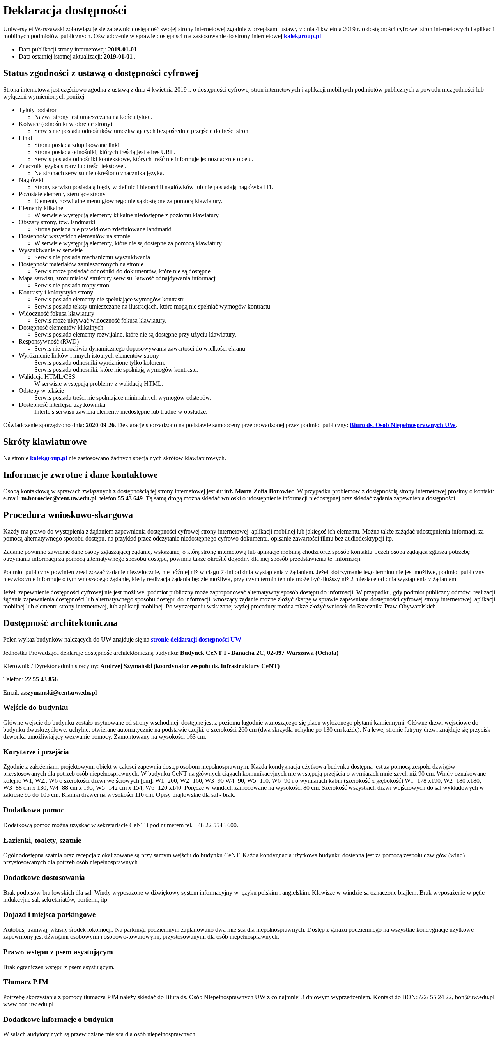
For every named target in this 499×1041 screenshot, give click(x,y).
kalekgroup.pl (48, 458)
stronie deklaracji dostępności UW (196, 639)
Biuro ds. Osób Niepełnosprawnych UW (403, 425)
